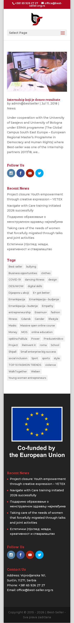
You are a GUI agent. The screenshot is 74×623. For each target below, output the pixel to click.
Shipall (12, 351)
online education (42, 332)
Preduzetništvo (53, 338)
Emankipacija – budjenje (44, 299)
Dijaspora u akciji (19, 292)
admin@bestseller (25, 103)
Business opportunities (23, 273)
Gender (39, 318)
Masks (12, 325)
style (57, 358)
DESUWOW (16, 286)
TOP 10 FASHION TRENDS (25, 364)
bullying (31, 266)
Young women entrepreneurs (27, 377)
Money (13, 332)
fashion (55, 312)
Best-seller (15, 266)
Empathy (47, 305)
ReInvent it (29, 345)
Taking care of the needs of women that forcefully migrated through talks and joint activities (35, 233)
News (11, 108)
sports (46, 358)
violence (50, 364)
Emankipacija (17, 299)
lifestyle (53, 318)
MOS (24, 332)
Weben (35, 371)
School (55, 345)
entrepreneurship (20, 312)
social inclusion (18, 358)
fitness (13, 318)
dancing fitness (34, 279)
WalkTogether (18, 371)
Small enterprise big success (38, 351)
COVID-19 (15, 279)
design (52, 279)
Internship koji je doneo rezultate (33, 99)
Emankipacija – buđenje (23, 305)
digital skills (35, 286)
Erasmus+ (41, 312)
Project (13, 345)
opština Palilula (18, 338)
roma (43, 345)
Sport (34, 358)
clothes (45, 273)
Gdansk (26, 318)
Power (35, 338)
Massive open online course (37, 325)
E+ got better (41, 292)
